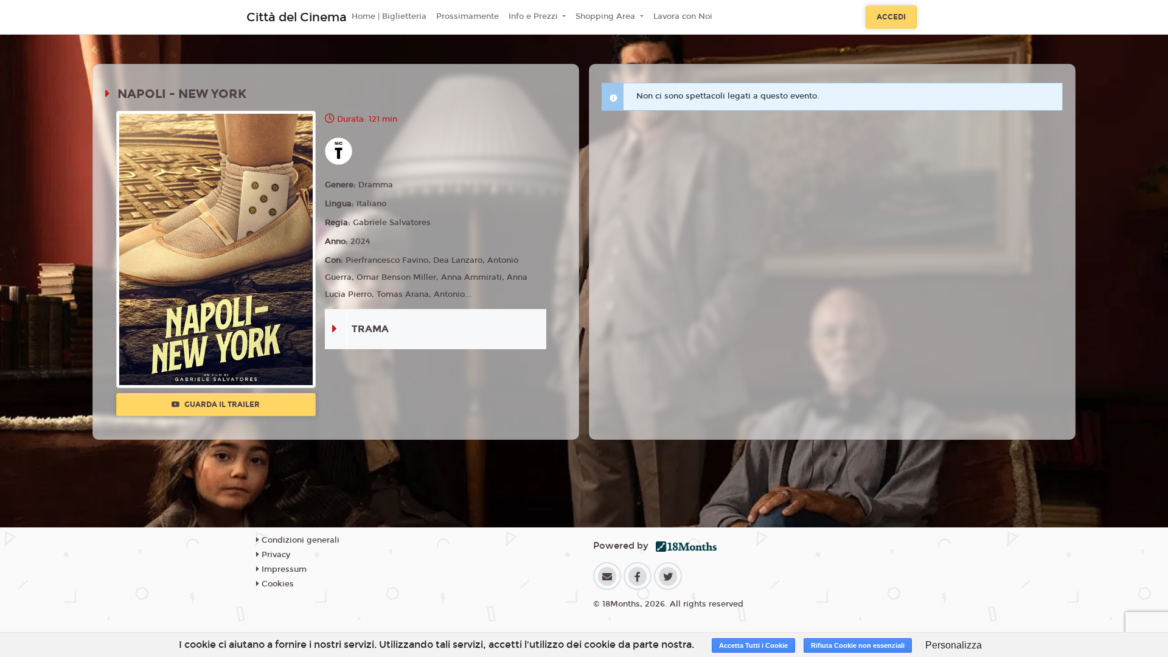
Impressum (283, 569)
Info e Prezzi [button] (534, 16)
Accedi (891, 17)
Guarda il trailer (221, 404)
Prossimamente (467, 16)
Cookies (276, 584)
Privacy (274, 555)
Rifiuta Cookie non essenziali (858, 645)
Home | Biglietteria (389, 16)
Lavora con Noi (682, 16)
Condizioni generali (299, 540)
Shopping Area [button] (606, 16)
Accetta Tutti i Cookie (753, 645)
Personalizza (953, 645)
